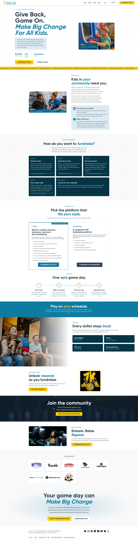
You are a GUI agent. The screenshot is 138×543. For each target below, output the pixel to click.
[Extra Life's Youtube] (85, 531)
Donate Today (42, 62)
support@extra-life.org (69, 537)
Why (85, 3)
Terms (35, 537)
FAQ (48, 537)
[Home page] (9, 3)
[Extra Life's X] (108, 531)
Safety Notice (42, 537)
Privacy (30, 537)
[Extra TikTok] (98, 531)
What (89, 3)
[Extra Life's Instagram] (88, 531)
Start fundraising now (59, 519)
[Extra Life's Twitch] (101, 531)
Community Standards (56, 537)
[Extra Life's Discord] (92, 531)
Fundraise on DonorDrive (89, 265)
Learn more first (81, 519)
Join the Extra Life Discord (69, 414)
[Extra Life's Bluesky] (105, 531)
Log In (113, 2)
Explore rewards (38, 389)
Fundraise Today (127, 2)
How (94, 3)
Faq (99, 3)
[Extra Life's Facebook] (95, 531)
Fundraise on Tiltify (48, 265)
